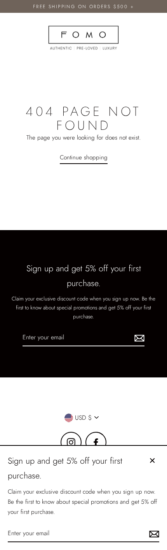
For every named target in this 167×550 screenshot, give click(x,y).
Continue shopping (84, 157)
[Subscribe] (138, 337)
